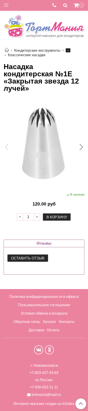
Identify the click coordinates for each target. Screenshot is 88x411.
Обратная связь (27, 322)
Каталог (49, 322)
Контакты (66, 322)
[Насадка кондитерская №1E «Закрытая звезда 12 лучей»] (44, 143)
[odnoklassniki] (49, 349)
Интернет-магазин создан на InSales (44, 404)
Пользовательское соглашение (44, 305)
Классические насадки (26, 55)
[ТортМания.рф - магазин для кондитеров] (44, 25)
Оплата (53, 330)
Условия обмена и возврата (44, 313)
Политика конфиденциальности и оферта (44, 297)
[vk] (38, 349)
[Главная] (7, 50)
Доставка (36, 330)
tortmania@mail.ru (46, 395)
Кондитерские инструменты (37, 50)
